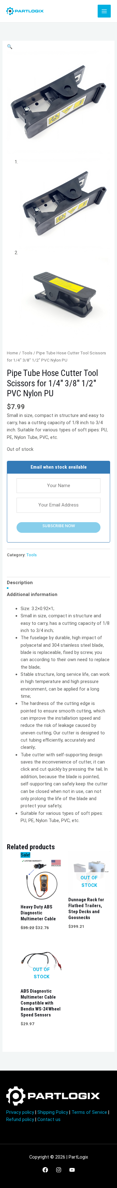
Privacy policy (20, 1112)
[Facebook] (45, 1170)
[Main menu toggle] (104, 11)
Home (12, 353)
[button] (9, 46)
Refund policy (20, 1119)
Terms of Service (89, 1112)
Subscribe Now (58, 525)
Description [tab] (20, 582)
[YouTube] (72, 1170)
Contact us (49, 1119)
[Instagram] (58, 1170)
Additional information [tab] (32, 594)
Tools (27, 353)
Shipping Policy (52, 1112)
